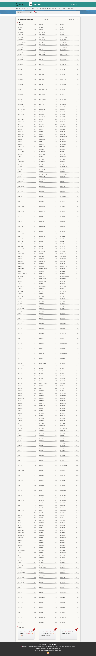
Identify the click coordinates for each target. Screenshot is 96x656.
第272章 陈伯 (41, 248)
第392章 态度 (41, 348)
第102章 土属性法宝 (63, 106)
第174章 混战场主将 (63, 166)
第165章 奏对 (62, 159)
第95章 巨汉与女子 (42, 101)
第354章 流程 (62, 316)
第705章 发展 (62, 607)
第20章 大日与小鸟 (42, 39)
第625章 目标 (20, 542)
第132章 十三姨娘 (63, 131)
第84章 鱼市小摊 (63, 91)
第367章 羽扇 (20, 328)
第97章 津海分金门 (21, 104)
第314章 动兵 (41, 283)
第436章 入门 (20, 385)
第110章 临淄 (41, 114)
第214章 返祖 (20, 201)
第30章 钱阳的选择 (63, 47)
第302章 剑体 (41, 273)
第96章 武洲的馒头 (63, 101)
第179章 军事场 (41, 171)
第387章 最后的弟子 (63, 343)
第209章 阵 (41, 196)
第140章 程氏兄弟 (42, 139)
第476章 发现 (41, 418)
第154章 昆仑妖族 (21, 151)
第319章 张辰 (20, 288)
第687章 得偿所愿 (63, 592)
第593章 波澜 (41, 515)
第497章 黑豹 (41, 435)
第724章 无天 (20, 624)
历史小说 (33, 8)
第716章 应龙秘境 (42, 617)
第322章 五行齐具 (21, 291)
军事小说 (39, 8)
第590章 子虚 (41, 512)
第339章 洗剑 (62, 303)
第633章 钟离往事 (63, 547)
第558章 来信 (62, 485)
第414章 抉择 (62, 365)
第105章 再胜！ (63, 109)
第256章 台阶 (20, 236)
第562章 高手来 (20, 490)
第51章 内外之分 (63, 64)
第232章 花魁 (20, 216)
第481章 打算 (20, 423)
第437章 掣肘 (41, 385)
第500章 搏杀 (41, 438)
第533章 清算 (41, 465)
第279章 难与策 (63, 253)
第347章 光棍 (41, 311)
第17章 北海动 (41, 37)
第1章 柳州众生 (20, 24)
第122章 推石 (41, 124)
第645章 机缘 (62, 557)
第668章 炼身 (41, 577)
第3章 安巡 (62, 24)
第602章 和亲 (41, 522)
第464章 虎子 (41, 408)
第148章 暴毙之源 (21, 146)
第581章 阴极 (41, 505)
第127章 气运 (20, 129)
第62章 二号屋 (41, 74)
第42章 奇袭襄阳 (63, 57)
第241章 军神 (20, 223)
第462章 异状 (62, 405)
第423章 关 (62, 373)
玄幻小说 (23, 8)
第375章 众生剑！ (63, 333)
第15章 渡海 (62, 34)
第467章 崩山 (41, 410)
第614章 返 (41, 532)
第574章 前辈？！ (21, 500)
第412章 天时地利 (21, 365)
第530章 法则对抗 (42, 463)
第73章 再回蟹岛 (21, 84)
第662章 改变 (41, 572)
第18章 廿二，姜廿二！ (64, 37)
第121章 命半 (20, 124)
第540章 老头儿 (63, 470)
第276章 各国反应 (63, 251)
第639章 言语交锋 (63, 552)
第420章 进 (62, 370)
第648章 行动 (62, 560)
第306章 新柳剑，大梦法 (64, 276)
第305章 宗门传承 (42, 276)
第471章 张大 (62, 413)
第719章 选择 (41, 619)
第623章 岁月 (41, 540)
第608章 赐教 (41, 527)
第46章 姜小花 (20, 62)
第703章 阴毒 (20, 607)
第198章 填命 (62, 186)
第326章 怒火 (41, 293)
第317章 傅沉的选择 (42, 286)
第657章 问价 (62, 567)
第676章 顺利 (20, 585)
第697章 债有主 (20, 602)
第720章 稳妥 (62, 619)
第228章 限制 (62, 211)
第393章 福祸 (62, 348)
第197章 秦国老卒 (42, 186)
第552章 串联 (62, 480)
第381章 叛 (62, 338)
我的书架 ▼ (76, 4)
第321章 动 (62, 288)
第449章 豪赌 (41, 395)
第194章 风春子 (41, 184)
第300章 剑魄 (62, 271)
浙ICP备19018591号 (42, 646)
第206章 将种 (41, 194)
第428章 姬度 (41, 378)
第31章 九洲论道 (21, 49)
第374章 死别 (41, 333)
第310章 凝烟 (20, 281)
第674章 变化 (41, 582)
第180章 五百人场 (63, 171)
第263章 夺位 (41, 241)
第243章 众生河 (63, 223)
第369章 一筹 (62, 328)
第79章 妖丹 (20, 89)
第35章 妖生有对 (42, 52)
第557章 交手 (41, 485)
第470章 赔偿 (41, 413)
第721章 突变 (20, 622)
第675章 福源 (62, 582)
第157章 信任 (20, 154)
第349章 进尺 (20, 313)
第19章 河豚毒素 (21, 39)
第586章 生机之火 (21, 510)
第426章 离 (62, 375)
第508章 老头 (20, 445)
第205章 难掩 (20, 194)
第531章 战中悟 (63, 463)
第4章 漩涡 (20, 27)
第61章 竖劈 (20, 74)
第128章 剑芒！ (41, 129)
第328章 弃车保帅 (21, 296)
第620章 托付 (41, 537)
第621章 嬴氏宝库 (63, 537)
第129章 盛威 (62, 129)
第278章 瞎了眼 (41, 253)
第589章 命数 (20, 512)
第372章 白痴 (62, 331)
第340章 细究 (20, 306)
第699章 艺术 (62, 602)
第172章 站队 (20, 166)
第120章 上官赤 (63, 121)
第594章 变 (62, 515)
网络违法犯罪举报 (39, 648)
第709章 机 (20, 612)
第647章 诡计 (41, 560)
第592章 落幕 (20, 515)
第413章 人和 (41, 365)
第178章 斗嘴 (20, 171)
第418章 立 (20, 370)
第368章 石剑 (41, 328)
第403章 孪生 (20, 358)
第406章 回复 (20, 360)
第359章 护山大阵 (42, 321)
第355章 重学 (20, 318)
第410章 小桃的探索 (42, 363)
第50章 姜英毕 (41, 64)
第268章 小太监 (20, 246)
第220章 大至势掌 (21, 206)
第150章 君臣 (62, 146)
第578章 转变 (41, 502)
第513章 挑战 (62, 448)
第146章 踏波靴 (41, 144)
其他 (72, 8)
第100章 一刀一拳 (21, 106)
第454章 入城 (20, 400)
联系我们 (52, 633)
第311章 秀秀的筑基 (42, 281)
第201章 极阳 (62, 189)
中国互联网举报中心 (48, 648)
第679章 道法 (20, 587)
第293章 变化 (41, 266)
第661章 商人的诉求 (21, 572)
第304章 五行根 (20, 276)
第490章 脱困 (20, 430)
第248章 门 (41, 228)
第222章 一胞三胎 (63, 206)
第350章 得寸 (41, 313)
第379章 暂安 (20, 338)
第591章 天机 (62, 512)
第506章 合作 (41, 443)
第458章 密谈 (41, 403)
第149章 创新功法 (42, 146)
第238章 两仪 (20, 221)
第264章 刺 (62, 241)
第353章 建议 (41, 316)
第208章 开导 (20, 196)
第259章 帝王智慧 (21, 238)
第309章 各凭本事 (63, 278)
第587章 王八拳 (41, 510)
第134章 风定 (41, 134)
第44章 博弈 (41, 59)
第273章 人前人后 (63, 248)
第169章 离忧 (20, 164)
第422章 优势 (41, 373)
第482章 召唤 (41, 423)
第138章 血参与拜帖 (63, 136)
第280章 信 (20, 256)
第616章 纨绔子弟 (21, 535)
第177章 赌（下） (63, 169)
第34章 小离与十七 (21, 52)
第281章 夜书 (41, 256)
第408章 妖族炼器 (63, 360)
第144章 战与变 (63, 141)
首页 (31, 4)
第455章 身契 (41, 400)
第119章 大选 (41, 121)
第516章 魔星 (62, 450)
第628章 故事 (20, 545)
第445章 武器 (20, 393)
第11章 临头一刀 (42, 32)
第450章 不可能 (63, 395)
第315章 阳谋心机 (63, 283)
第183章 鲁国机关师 (63, 174)
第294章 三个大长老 (63, 266)
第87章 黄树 (62, 94)
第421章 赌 (20, 373)
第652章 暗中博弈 (21, 565)
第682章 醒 (20, 590)
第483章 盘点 (62, 423)
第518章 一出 (41, 453)
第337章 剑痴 (20, 303)
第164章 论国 (41, 159)
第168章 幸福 (62, 161)
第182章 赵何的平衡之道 (43, 174)
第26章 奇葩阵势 (42, 44)
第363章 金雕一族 (63, 323)
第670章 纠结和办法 (21, 580)
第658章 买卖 (20, 570)
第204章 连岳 (62, 191)
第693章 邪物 (62, 597)
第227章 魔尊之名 (42, 211)
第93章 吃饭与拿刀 (63, 99)
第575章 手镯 (41, 500)
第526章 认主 (20, 460)
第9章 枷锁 (62, 29)
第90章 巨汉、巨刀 (63, 96)
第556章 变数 (20, 485)
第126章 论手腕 (63, 126)
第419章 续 (41, 370)
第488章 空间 (41, 428)
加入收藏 (77, 1)
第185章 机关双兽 (42, 176)
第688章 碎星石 (20, 595)
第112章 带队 (20, 116)
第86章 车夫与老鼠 (42, 94)
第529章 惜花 (20, 463)
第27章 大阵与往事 (63, 44)
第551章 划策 (41, 480)
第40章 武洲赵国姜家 (21, 57)
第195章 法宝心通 (63, 184)
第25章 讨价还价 (21, 44)
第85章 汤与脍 (20, 94)
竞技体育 (64, 8)
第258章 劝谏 (62, 236)
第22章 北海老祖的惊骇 (22, 42)
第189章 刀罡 (62, 179)
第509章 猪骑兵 (41, 445)
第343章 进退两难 (21, 308)
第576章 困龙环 (63, 500)
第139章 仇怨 (20, 139)
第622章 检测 (20, 540)
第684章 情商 (62, 590)
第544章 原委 (20, 475)
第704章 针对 (41, 607)
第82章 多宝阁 (20, 91)
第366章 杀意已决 (63, 326)
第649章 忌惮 (20, 562)
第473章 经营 (41, 415)
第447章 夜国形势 (63, 393)
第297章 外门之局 (63, 268)
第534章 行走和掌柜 (63, 465)
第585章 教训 (62, 507)
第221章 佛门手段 (42, 206)
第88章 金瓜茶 (20, 96)
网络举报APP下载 (56, 648)
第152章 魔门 (41, 149)
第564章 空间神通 (63, 490)
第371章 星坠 (41, 331)
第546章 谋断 (62, 475)
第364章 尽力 (20, 326)
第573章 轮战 (62, 497)
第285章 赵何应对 (63, 258)
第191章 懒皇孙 (41, 181)
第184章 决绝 (20, 176)
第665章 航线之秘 (42, 575)
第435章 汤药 (62, 383)
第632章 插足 (41, 547)
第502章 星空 (20, 440)
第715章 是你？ (20, 617)
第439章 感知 (20, 388)
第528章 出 (62, 460)
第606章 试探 (62, 525)
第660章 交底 (62, 570)
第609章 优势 (62, 527)
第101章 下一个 (41, 106)
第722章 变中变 (41, 622)
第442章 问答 (20, 390)
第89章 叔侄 (41, 96)
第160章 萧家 (20, 156)
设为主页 (72, 1)
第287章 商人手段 (42, 261)
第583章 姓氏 (20, 507)
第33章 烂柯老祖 (63, 49)
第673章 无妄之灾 (21, 582)
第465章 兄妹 (62, 408)
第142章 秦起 (20, 141)
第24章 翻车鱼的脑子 (64, 42)
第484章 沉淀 (20, 425)
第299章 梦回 (41, 271)
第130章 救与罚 (20, 131)
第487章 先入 (20, 428)
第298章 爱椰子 (20, 271)
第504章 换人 (62, 440)
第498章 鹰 (62, 435)
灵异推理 (59, 8)
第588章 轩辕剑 (63, 510)
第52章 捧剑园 (20, 67)
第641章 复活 (41, 555)
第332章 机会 (41, 298)
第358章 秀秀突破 (21, 321)
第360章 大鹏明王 (63, 321)
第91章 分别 (20, 99)
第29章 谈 (40, 47)
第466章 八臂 (20, 410)
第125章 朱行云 (41, 126)
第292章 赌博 (20, 266)
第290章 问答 (41, 263)
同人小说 (28, 8)
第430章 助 (20, 380)
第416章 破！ (41, 368)
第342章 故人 (62, 306)
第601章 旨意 (20, 522)
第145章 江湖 (20, 144)
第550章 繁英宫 (20, 480)
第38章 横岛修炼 (42, 54)
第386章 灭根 (41, 343)
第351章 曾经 (62, 313)
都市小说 (44, 8)
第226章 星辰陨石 (21, 211)
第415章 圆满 (20, 368)
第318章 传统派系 (63, 286)
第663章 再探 (62, 572)
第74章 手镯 (41, 84)
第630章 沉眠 (62, 545)
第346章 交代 (20, 311)
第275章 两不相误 (42, 251)
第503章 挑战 (41, 440)
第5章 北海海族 (41, 27)
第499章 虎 (20, 438)
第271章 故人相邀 (21, 248)
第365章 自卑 (41, 326)
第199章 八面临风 (21, 189)
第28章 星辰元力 (21, 47)
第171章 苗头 (62, 164)
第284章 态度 (41, 258)
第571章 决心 (20, 497)
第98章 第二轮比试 (42, 104)
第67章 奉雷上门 (21, 79)
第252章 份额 (62, 231)
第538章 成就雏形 (21, 470)
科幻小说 (49, 8)
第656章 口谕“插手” (42, 567)
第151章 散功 (20, 149)
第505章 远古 (20, 443)
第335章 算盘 (41, 301)
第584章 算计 (41, 507)
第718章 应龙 (20, 619)
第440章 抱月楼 (41, 388)
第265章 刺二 (20, 243)
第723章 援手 (62, 622)
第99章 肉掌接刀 (63, 104)
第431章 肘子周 (41, 380)
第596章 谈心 (41, 517)
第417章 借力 (62, 368)
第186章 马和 (62, 176)
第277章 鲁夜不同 (21, 253)
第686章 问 (41, 592)
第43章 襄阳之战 (21, 59)
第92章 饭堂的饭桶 (42, 99)
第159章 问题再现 (63, 154)
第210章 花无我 (63, 196)
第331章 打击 (20, 298)
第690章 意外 (62, 595)
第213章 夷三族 (63, 199)
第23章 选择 (41, 42)
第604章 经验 (20, 525)
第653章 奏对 (41, 565)
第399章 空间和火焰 (63, 353)
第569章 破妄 (41, 495)
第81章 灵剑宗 (62, 89)
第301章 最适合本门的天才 (22, 273)
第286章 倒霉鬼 (20, 261)
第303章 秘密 (62, 273)
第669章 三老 (62, 577)
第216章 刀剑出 (63, 201)
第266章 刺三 (41, 243)
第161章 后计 (41, 156)
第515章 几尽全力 (42, 450)
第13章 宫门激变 (21, 34)
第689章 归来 (41, 595)
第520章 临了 (20, 455)
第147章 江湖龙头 (63, 144)
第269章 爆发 (41, 246)
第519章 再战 (62, 453)
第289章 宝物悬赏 (21, 263)
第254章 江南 (41, 233)
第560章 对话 (41, 487)
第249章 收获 (62, 228)
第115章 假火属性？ (21, 119)
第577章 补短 (20, 502)
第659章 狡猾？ (41, 570)
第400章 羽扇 (20, 355)
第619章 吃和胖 (20, 537)
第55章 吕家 (20, 69)
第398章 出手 (41, 353)
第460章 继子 (20, 405)
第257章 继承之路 (42, 236)
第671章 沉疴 (41, 580)
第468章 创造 (62, 410)
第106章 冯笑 (20, 111)
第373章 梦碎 (20, 333)
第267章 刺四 (62, 243)
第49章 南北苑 (20, 64)
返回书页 (75, 19)
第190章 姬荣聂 (20, 181)
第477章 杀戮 (62, 418)
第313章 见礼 (20, 283)
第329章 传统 (41, 296)
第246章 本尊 (62, 226)
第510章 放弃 (62, 445)
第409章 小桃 (20, 363)
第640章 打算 (20, 555)
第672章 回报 (62, 580)
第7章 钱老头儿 (20, 29)
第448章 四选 (20, 395)
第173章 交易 (41, 166)
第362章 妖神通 (41, 323)
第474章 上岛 (62, 415)
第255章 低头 (62, 233)
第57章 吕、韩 (62, 69)
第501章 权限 (62, 438)
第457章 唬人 (20, 403)
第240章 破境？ (63, 221)
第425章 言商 (41, 375)
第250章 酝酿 (20, 231)
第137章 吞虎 (41, 136)
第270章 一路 (62, 246)
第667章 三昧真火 (21, 577)
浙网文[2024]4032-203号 (57, 646)
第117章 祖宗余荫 (63, 119)
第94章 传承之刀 (21, 101)
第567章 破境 (62, 492)
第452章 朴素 (41, 398)
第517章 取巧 (20, 453)
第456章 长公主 (63, 400)
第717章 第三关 (63, 617)
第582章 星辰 (62, 505)
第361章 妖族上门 (21, 323)
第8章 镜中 (41, 29)
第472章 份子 (20, 415)
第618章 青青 (62, 535)
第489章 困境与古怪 (63, 428)
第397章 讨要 (20, 353)
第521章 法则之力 (42, 455)
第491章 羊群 (41, 430)
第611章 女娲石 (41, 530)
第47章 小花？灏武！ (42, 62)
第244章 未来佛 (20, 226)
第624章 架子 (62, 540)
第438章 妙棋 (62, 385)
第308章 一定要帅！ (42, 278)
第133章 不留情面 (21, 134)
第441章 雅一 (62, 388)
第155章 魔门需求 (42, 151)
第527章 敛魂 (41, 460)
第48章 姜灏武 (62, 62)
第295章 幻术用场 (21, 268)
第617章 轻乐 (41, 535)
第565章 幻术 (20, 492)
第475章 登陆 (20, 418)
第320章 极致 (41, 288)
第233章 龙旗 (41, 216)
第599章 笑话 (41, 520)
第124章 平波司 (20, 126)
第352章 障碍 (20, 316)
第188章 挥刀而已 (42, 179)
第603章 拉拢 (62, 522)
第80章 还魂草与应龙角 (43, 89)
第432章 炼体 (62, 380)
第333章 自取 (62, 298)
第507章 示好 (62, 443)
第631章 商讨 (20, 547)
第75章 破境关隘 (63, 84)
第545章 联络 (41, 475)
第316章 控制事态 (21, 286)
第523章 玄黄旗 (20, 458)
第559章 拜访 (20, 487)
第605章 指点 (41, 525)
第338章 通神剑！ (42, 303)
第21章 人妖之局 (63, 39)
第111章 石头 (62, 114)
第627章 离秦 (62, 542)
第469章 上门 (20, 413)
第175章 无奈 (20, 169)
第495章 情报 (62, 433)
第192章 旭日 (62, 181)
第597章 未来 (62, 517)
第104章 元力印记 (42, 109)
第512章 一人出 (41, 448)
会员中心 (40, 4)
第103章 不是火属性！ (21, 109)
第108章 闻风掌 (63, 111)
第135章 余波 (62, 134)
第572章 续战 (41, 497)
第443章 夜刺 (41, 390)
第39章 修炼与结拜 (63, 54)
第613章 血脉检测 (21, 532)
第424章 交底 (20, 375)
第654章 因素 (62, 565)
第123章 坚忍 (62, 124)
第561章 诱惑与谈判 (63, 487)
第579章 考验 (62, 502)
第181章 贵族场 (20, 174)
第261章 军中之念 (63, 238)
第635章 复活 (41, 550)
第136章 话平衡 (20, 136)
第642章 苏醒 (62, 555)
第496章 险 (20, 435)
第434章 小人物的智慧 (43, 383)
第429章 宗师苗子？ (63, 378)
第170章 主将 (41, 164)
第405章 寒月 (62, 358)
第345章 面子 (62, 308)
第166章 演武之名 (21, 161)
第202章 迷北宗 (20, 191)
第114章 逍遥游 (63, 116)
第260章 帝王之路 (42, 238)
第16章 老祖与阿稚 (21, 37)
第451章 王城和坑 (21, 398)
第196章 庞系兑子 (21, 186)
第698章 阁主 (41, 602)
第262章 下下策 (20, 241)
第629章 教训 (41, 545)
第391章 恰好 (20, 348)
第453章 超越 (62, 398)
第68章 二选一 (41, 79)
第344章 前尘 (41, 308)
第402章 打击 (62, 355)
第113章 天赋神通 (42, 116)
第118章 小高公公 (21, 121)
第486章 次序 (62, 425)
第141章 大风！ (63, 139)
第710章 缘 (41, 612)
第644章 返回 (41, 557)
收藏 (70, 19)
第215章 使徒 (41, 201)
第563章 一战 (41, 490)
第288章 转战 (62, 261)
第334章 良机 (20, 301)
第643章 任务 (20, 557)
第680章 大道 (41, 587)
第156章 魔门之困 (63, 151)
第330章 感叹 (62, 296)
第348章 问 (62, 311)
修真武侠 (18, 8)
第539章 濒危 (41, 470)
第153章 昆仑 (62, 149)
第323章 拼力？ (41, 291)
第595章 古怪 (20, 517)
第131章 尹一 (41, 131)
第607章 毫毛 (20, 527)
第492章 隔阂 (62, 430)
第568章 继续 (20, 495)
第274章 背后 (20, 251)
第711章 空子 (62, 612)
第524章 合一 (41, 458)
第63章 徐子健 (62, 74)
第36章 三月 (62, 52)
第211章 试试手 (20, 199)
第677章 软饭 (41, 585)
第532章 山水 (20, 465)
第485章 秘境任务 (42, 425)
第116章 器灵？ (41, 119)
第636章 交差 (62, 550)
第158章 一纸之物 (42, 154)
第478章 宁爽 (20, 420)
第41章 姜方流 (41, 57)
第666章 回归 (62, 575)
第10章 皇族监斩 (21, 32)
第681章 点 (62, 587)
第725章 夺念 (41, 624)
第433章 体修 (20, 383)
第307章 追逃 (20, 278)
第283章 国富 (20, 258)
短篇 (35, 4)
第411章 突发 (62, 363)
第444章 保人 (62, 390)
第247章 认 (20, 228)
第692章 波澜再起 (42, 597)
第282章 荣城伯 (63, 256)
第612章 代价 (62, 530)
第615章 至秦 (62, 532)
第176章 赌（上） (42, 169)
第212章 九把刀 (41, 199)
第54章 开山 (62, 67)
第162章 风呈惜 (63, 156)
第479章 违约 (41, 420)
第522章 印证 (62, 455)
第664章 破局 (20, 575)
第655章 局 (20, 567)
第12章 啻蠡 (62, 32)
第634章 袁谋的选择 (21, 550)
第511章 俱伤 (20, 448)
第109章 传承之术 (21, 114)
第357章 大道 (62, 318)
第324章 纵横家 (63, 291)
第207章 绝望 (62, 194)
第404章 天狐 (41, 358)
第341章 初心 (41, 306)
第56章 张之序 (41, 69)
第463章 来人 (20, 408)
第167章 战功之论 (42, 161)
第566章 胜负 (41, 492)
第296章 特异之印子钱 (43, 268)
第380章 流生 (41, 338)
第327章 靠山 (62, 293)
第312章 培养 (62, 281)
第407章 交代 (41, 360)
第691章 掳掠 (20, 597)
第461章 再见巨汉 (42, 405)
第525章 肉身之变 (63, 458)
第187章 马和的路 (21, 179)
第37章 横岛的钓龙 (21, 54)
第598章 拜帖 (20, 520)
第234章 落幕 (62, 216)
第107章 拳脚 (41, 111)
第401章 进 (41, 355)
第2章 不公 (41, 24)
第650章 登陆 (41, 562)
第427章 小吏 (20, 378)
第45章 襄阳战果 (63, 59)
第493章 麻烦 (20, 433)
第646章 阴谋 (20, 560)
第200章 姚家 (41, 189)
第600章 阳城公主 (63, 520)
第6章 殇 (61, 27)
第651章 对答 (62, 562)
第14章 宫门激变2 (42, 34)
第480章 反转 (62, 420)
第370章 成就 (20, 331)
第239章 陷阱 (41, 221)
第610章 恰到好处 (21, 530)
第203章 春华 (41, 191)
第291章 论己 (62, 263)
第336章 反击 (62, 301)
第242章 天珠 (41, 223)
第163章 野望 (20, 159)
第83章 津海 (41, 91)
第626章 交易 (41, 542)
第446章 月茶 (41, 393)
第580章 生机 (20, 505)
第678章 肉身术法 (63, 585)
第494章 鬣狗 (41, 433)
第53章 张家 (41, 67)
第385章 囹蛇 (20, 343)
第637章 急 (20, 552)
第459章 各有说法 (63, 403)
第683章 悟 (41, 590)
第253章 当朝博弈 (21, 233)
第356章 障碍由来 (42, 318)
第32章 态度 (41, 49)
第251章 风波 (41, 231)
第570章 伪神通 (63, 495)
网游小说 (54, 8)
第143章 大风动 (41, 141)
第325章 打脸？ (20, 293)
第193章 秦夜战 (20, 184)
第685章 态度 (20, 592)
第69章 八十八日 (63, 79)
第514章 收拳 (20, 450)
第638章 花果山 (41, 552)
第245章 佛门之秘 (42, 226)
